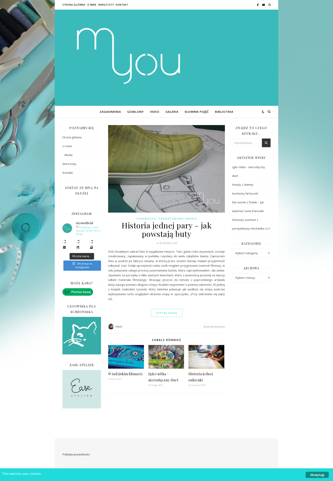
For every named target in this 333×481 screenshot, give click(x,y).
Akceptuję (317, 475)
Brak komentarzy (214, 326)
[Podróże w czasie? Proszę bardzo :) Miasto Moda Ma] (91, 241)
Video (154, 112)
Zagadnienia (110, 112)
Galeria (172, 112)
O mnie (91, 4)
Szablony (135, 112)
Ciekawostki (146, 218)
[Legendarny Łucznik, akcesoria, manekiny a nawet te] (78, 241)
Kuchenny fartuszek (245, 193)
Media (68, 155)
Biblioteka (224, 112)
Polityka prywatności (76, 454)
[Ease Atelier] (81, 292)
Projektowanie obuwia (178, 218)
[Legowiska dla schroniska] (81, 336)
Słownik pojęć (197, 112)
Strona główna (73, 4)
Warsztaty (106, 4)
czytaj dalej (166, 313)
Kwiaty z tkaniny (242, 184)
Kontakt (122, 4)
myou (118, 326)
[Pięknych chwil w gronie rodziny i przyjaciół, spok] (64, 247)
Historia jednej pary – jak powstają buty (166, 229)
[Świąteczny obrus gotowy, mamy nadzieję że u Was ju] (91, 247)
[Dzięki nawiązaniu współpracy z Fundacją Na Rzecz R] (78, 247)
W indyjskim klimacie (125, 374)
